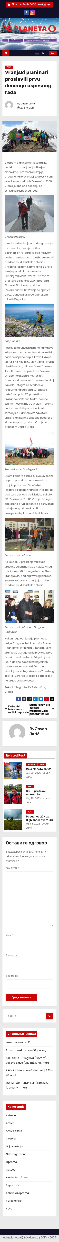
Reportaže (12, 1185)
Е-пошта (12, 955)
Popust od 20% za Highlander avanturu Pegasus (39, 820)
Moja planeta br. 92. (38, 769)
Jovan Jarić (28, 103)
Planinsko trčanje (17, 1177)
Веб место (12, 976)
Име (9, 935)
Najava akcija (14, 1146)
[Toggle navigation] (37, 53)
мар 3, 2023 (33, 823)
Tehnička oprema (17, 1193)
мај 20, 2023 (33, 798)
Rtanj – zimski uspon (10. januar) (26, 1050)
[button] (44, 53)
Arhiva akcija (14, 1131)
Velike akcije (14, 1201)
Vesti (9, 67)
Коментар (13, 868)
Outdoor (11, 1170)
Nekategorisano (16, 1154)
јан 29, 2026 (33, 772)
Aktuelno (32, 764)
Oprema (11, 1162)
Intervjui (11, 1138)
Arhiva (10, 1123)
